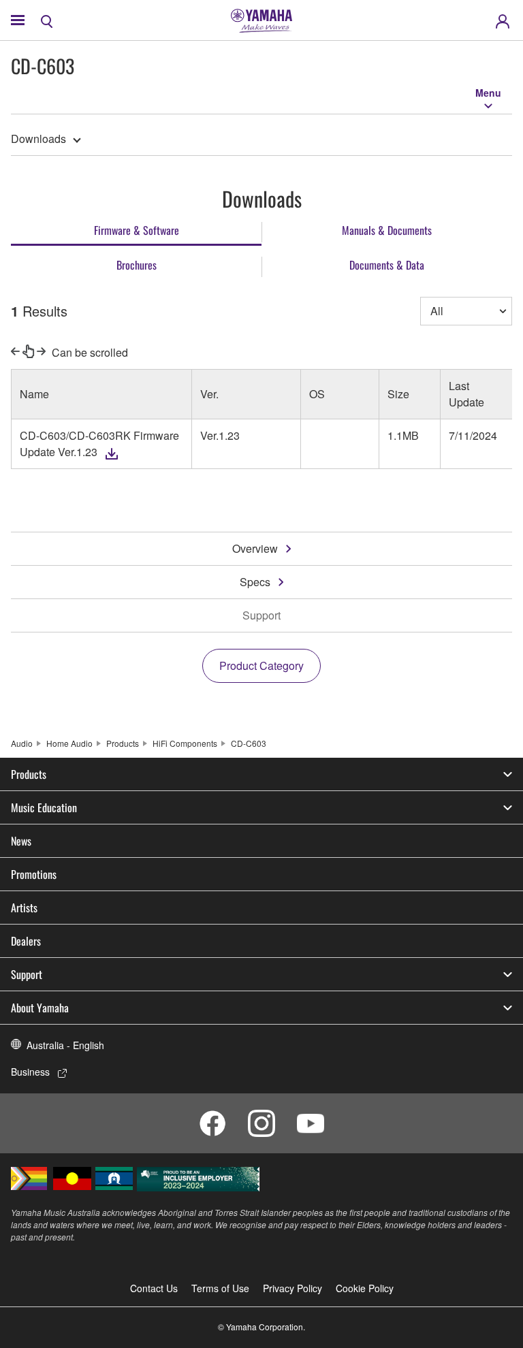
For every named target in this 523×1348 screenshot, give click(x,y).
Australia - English (65, 1045)
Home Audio (69, 743)
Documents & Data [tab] (386, 265)
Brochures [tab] (136, 265)
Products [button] (28, 774)
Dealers (26, 941)
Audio (22, 743)
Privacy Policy (292, 1288)
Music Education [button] (44, 807)
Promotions (34, 874)
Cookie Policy (365, 1288)
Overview (255, 548)
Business (30, 1071)
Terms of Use (220, 1288)
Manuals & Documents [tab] (387, 230)
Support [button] (26, 974)
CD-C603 (248, 743)
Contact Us (154, 1288)
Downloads (38, 138)
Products (122, 743)
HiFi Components (185, 743)
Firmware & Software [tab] (136, 230)
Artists (24, 907)
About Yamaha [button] (40, 1007)
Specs (255, 582)
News (21, 841)
